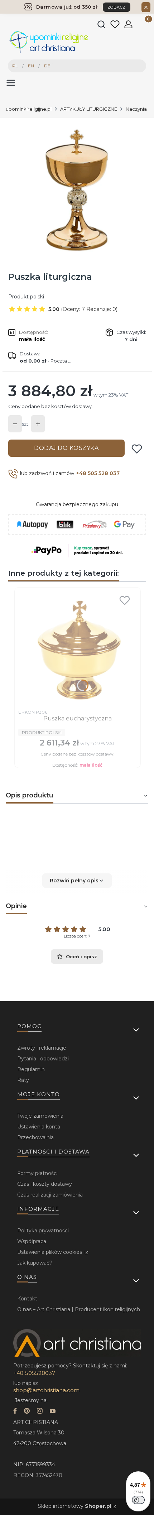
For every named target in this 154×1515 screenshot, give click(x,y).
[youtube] (53, 1411)
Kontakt (27, 1298)
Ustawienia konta (38, 1126)
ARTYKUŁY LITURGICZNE (88, 109)
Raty (23, 1080)
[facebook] (15, 1411)
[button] (77, 880)
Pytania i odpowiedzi (43, 1058)
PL (15, 65)
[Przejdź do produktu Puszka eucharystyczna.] (77, 648)
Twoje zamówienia (40, 1116)
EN (31, 65)
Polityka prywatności (43, 1230)
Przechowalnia (35, 1137)
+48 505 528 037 (98, 473)
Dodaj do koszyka (66, 448)
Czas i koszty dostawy (44, 1184)
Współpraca (31, 1241)
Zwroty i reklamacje (41, 1048)
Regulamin (31, 1069)
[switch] (138, 1500)
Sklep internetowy (74, 1506)
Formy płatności (37, 1173)
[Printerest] (27, 1411)
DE (47, 65)
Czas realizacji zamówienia (50, 1195)
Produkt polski (26, 296)
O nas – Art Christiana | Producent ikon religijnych (78, 1309)
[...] (76, 189)
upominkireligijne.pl (29, 109)
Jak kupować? (34, 1263)
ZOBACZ (116, 7)
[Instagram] (40, 1411)
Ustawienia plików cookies (50, 1252)
